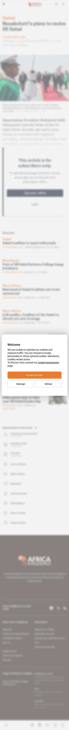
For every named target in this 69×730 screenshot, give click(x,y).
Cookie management (48, 362)
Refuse (48, 383)
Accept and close (34, 375)
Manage (20, 383)
